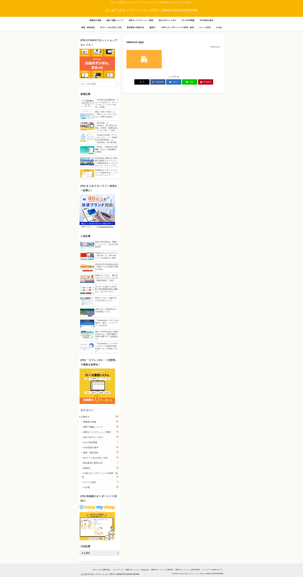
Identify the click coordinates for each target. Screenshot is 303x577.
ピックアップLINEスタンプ (212, 570)
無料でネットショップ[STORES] (187, 570)
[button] (117, 83)
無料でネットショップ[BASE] (162, 570)
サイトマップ (118, 570)
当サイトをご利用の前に (102, 570)
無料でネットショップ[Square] (137, 570)
